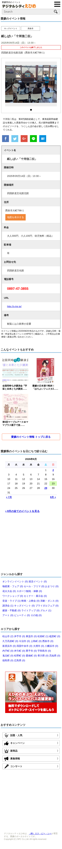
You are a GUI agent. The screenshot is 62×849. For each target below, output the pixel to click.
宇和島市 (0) (44, 650)
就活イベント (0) (38, 581)
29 (45, 488)
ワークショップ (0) (12, 596)
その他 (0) (36, 615)
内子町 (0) (7, 650)
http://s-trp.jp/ (14, 306)
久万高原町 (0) (10, 641)
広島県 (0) (19, 660)
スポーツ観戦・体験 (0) (29, 591)
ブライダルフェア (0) (47, 605)
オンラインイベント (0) (15, 581)
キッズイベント (10, 28)
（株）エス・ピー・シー (40, 833)
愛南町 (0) (31, 655)
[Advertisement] (31, 544)
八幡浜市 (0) (51, 646)
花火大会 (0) (9, 591)
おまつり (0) (52, 586)
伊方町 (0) (19, 650)
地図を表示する (15, 217)
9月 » (53, 497)
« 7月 (9, 497)
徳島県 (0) (7, 660)
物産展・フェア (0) (12, 586)
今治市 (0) (24, 641)
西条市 (30, 28)
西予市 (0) (31, 650)
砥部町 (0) (54, 636)
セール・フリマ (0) (34, 586)
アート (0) (7, 615)
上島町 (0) (36, 641)
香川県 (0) (43, 655)
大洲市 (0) (38, 646)
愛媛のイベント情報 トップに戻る (31, 436)
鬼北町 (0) (7, 655)
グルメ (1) (45, 610)
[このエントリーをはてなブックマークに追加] (42, 139)
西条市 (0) (47, 641)
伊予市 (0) (19, 636)
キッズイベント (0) (24, 605)
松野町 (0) (19, 655)
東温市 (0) (31, 636)
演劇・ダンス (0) (49, 600)
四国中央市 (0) (24, 646)
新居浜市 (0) (9, 646)
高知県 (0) (54, 655)
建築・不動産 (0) (11, 610)
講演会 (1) (7, 605)
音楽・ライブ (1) (11, 600)
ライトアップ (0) (30, 610)
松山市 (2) (7, 636)
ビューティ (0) (22, 615)
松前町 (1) (43, 636)
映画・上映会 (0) (30, 600)
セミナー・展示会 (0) (35, 596)
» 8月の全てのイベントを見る (22, 511)
